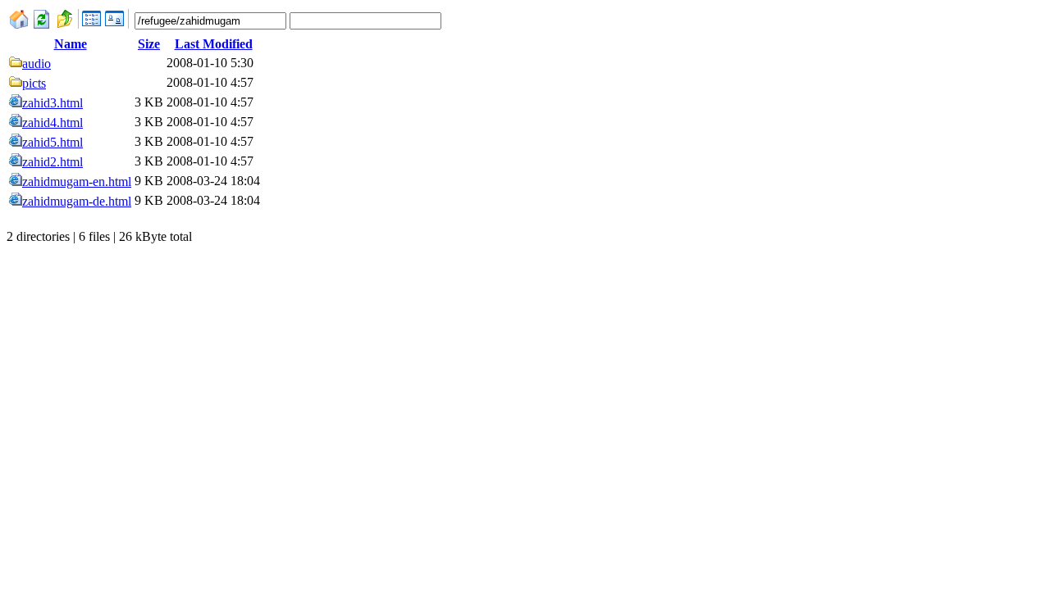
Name (70, 44)
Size (149, 44)
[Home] (19, 24)
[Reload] (42, 24)
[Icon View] (115, 24)
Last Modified (214, 44)
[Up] (65, 24)
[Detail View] (92, 24)
